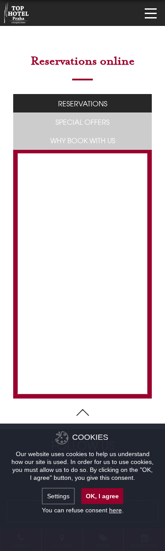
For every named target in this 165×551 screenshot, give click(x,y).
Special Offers (82, 121)
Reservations (82, 103)
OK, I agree (102, 496)
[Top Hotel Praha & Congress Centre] (16, 12)
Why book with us (82, 140)
